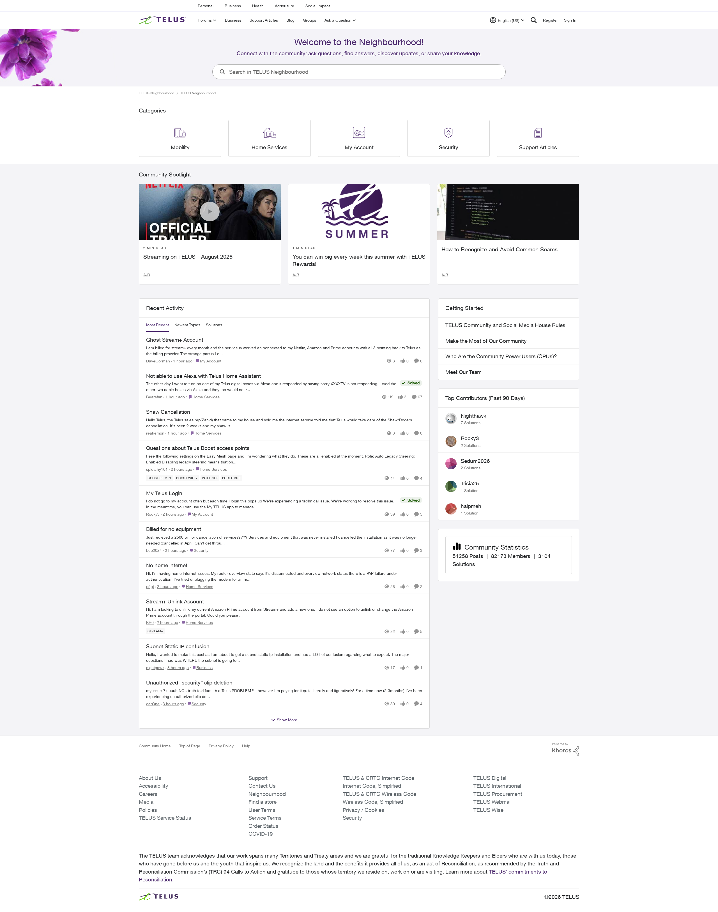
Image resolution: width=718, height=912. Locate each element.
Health (258, 5)
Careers (148, 794)
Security (352, 818)
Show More (287, 719)
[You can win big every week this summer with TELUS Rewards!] (359, 212)
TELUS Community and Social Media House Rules (505, 325)
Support (258, 778)
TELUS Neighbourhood (156, 93)
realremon (155, 433)
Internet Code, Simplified (372, 786)
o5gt (150, 586)
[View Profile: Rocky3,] (451, 441)
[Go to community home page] (163, 20)
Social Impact (317, 5)
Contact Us (262, 786)
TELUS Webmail (492, 802)
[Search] (533, 20)
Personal (205, 5)
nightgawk (155, 667)
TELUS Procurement (497, 794)
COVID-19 (260, 834)
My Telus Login (164, 493)
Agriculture (284, 5)
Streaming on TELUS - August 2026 (188, 256)
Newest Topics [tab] (187, 324)
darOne (153, 703)
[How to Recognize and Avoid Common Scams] (508, 212)
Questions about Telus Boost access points (198, 448)
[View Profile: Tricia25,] (451, 486)
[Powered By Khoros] (565, 749)
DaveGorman (158, 361)
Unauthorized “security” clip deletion (189, 682)
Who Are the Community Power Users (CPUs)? (501, 356)
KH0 (150, 622)
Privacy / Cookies (363, 810)
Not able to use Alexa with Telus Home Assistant (203, 376)
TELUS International (497, 786)
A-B (146, 274)
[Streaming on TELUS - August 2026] (210, 212)
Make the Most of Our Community (486, 341)
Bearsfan (154, 396)
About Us (150, 778)
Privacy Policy (221, 745)
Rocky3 (153, 514)
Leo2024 (154, 550)
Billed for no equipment (173, 529)
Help (246, 745)
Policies (148, 810)
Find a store (262, 802)
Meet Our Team (463, 372)
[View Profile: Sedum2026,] (451, 463)
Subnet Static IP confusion (178, 646)
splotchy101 (157, 469)
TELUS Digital (489, 778)
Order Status (263, 826)
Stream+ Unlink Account (175, 601)
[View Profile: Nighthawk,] (451, 418)
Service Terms (265, 818)
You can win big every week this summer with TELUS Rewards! (359, 260)
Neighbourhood (267, 794)
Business (233, 5)
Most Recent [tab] (157, 324)
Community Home (155, 745)
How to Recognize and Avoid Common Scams (499, 249)
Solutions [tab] (214, 324)
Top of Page (189, 745)
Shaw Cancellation (168, 412)
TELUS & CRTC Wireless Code (379, 794)
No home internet (166, 565)
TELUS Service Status (165, 818)
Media (146, 802)
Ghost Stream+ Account (174, 340)
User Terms (261, 810)
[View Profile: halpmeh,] (451, 508)
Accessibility (153, 786)
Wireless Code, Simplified (373, 802)
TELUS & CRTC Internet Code (378, 778)
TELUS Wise (488, 810)
